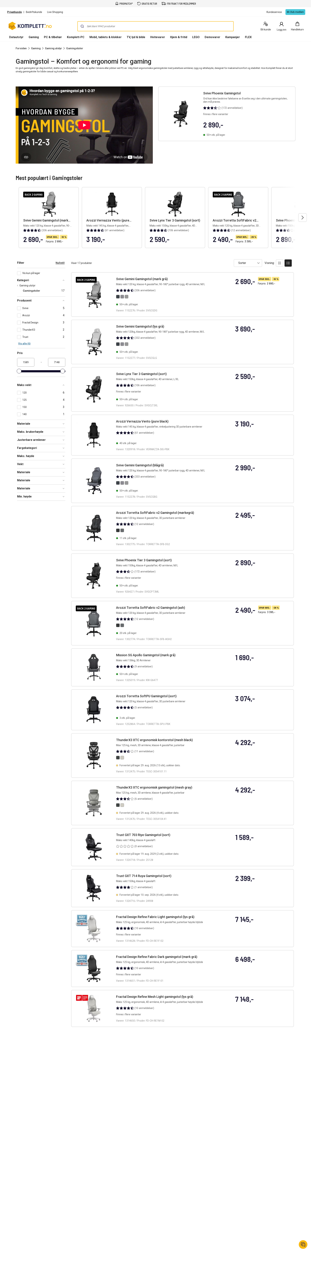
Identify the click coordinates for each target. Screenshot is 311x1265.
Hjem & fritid (178, 37)
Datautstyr (16, 37)
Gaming (34, 37)
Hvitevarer (157, 37)
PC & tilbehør (53, 37)
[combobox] (155, 26)
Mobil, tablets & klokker (105, 37)
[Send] (82, 26)
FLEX (248, 37)
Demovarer (212, 37)
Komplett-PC (75, 37)
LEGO (196, 37)
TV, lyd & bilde (136, 37)
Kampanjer (232, 37)
